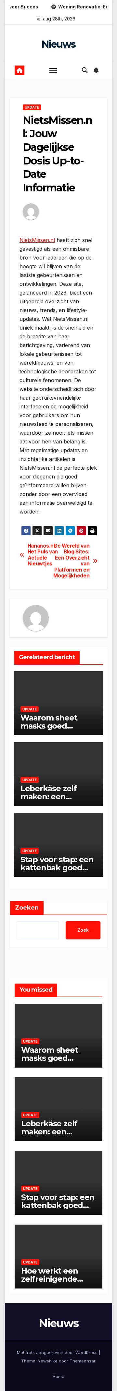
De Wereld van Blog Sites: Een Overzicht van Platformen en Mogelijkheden (73, 561)
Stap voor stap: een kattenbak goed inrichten (57, 867)
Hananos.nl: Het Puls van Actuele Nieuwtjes (43, 555)
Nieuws (58, 44)
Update (32, 107)
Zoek (83, 930)
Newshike (48, 1360)
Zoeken (27, 907)
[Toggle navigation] (53, 70)
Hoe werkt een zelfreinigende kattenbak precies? (58, 1279)
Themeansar (82, 1360)
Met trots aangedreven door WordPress (58, 1352)
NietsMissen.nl (37, 240)
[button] (85, 70)
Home (58, 1376)
